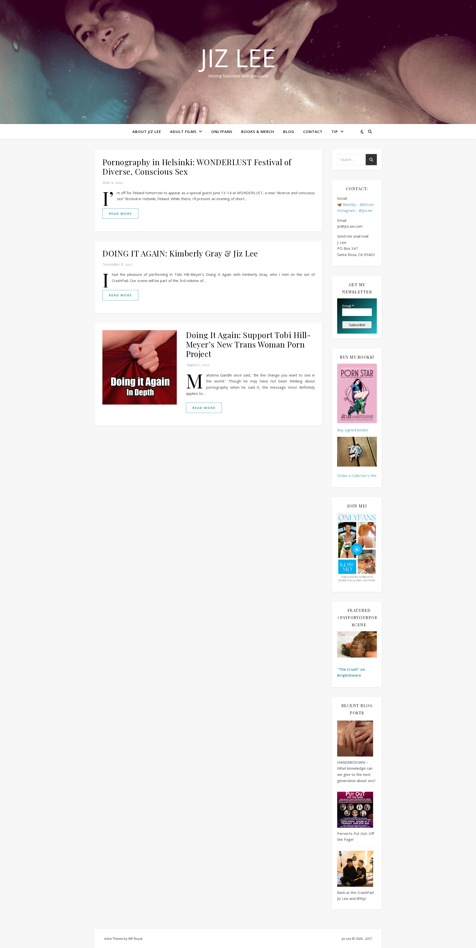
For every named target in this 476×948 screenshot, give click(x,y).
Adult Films (183, 131)
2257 (368, 938)
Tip (334, 131)
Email (348, 305)
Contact (313, 131)
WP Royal (135, 938)
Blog (288, 131)
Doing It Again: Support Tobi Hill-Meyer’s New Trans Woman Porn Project (248, 344)
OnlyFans (221, 131)
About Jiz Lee (146, 131)
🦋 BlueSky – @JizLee (355, 204)
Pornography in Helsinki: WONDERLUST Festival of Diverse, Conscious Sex (196, 167)
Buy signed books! (352, 429)
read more (120, 213)
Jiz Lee (238, 57)
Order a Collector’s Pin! (356, 475)
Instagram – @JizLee (354, 210)
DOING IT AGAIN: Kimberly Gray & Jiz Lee (180, 253)
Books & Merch (257, 131)
